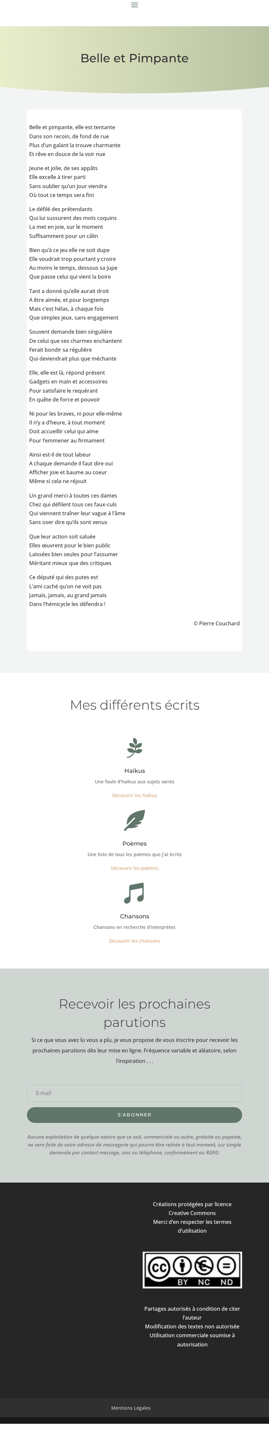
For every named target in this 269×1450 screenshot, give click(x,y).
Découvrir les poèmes (134, 868)
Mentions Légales (131, 1408)
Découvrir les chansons (134, 941)
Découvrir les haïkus (134, 795)
